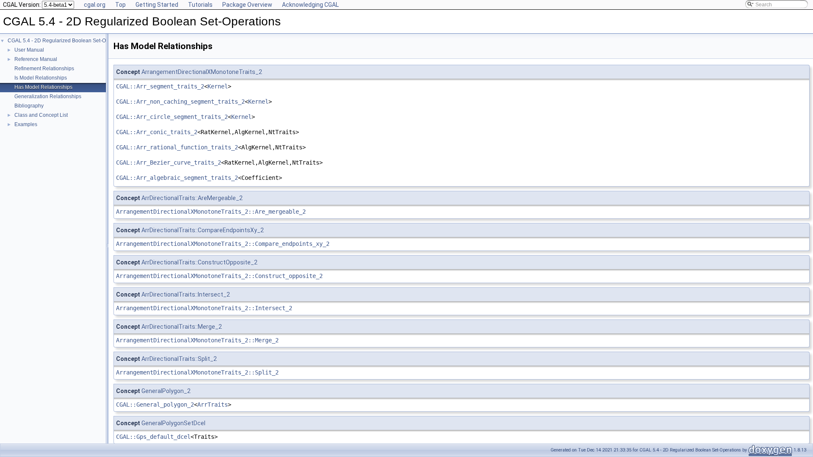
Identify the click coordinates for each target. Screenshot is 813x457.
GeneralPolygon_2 (166, 391)
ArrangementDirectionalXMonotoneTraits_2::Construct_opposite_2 (219, 276)
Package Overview (247, 4)
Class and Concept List (41, 115)
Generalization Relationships (47, 96)
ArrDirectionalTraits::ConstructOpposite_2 (199, 262)
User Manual (29, 50)
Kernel (217, 86)
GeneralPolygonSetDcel (173, 423)
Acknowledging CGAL (310, 4)
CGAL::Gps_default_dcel (153, 436)
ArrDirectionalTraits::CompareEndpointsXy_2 (202, 230)
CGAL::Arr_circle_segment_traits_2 (172, 116)
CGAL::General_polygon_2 (155, 404)
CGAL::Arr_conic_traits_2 (156, 132)
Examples (25, 124)
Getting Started (157, 4)
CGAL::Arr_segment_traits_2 (160, 86)
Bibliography (29, 106)
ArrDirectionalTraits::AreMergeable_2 (192, 198)
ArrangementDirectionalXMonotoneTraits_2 (201, 72)
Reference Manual (35, 59)
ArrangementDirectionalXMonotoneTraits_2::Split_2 (197, 372)
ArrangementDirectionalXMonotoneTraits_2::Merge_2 (197, 340)
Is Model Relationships (40, 78)
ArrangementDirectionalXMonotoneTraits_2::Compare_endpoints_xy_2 (222, 243)
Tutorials (200, 4)
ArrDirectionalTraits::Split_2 (179, 358)
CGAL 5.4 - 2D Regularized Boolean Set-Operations (67, 41)
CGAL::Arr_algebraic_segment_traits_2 (177, 177)
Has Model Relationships (43, 87)
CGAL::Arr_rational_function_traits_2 (177, 147)
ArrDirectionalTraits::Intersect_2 (185, 294)
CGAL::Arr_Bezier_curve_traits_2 (168, 162)
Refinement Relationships (44, 69)
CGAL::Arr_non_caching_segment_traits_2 (180, 101)
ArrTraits (212, 404)
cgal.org (94, 4)
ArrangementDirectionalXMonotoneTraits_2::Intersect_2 (204, 308)
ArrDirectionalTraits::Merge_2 (181, 326)
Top (120, 4)
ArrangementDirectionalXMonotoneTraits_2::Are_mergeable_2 (211, 211)
